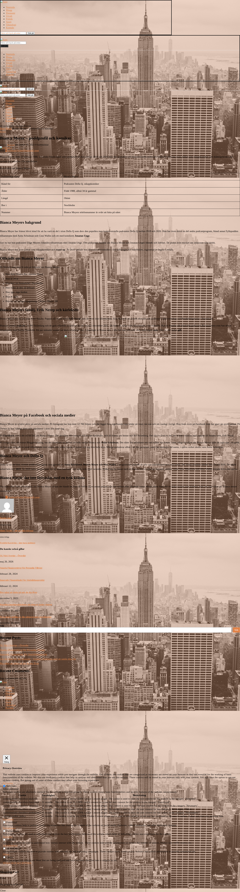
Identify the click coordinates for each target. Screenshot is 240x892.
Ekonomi (10, 13)
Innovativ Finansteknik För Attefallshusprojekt (22, 580)
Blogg (9, 10)
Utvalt (9, 16)
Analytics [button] (7, 836)
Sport (8, 21)
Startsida (10, 7)
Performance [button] (9, 828)
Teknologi (11, 24)
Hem (2, 128)
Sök (2, 625)
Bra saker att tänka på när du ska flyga (18, 592)
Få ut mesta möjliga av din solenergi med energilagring (25, 617)
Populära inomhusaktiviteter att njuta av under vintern (26, 604)
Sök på (4, 46)
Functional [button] (8, 819)
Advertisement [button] (10, 845)
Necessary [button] (8, 783)
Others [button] (6, 854)
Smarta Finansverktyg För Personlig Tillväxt (21, 568)
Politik (9, 18)
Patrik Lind (11, 145)
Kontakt (10, 27)
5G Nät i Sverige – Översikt (13, 555)
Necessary (11, 786)
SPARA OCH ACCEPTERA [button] (17, 863)
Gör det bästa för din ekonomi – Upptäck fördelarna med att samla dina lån (38, 659)
